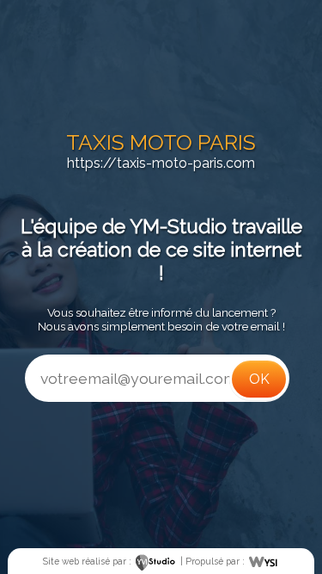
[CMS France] (263, 561)
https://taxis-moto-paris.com (161, 163)
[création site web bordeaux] (156, 561)
